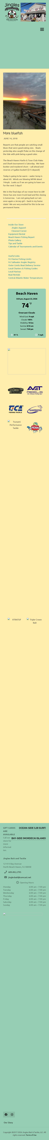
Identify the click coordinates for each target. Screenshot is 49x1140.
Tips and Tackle (15, 243)
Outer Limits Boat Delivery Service (24, 265)
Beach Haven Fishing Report (21, 237)
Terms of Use (31, 1135)
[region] (27, 361)
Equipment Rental (16, 234)
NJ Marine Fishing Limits (19, 259)
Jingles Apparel (18, 227)
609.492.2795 (14, 872)
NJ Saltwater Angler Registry (21, 262)
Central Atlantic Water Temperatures (25, 277)
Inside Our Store (16, 224)
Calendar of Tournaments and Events (25, 246)
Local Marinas (14, 271)
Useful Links (14, 255)
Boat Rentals (14, 274)
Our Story (8, 1122)
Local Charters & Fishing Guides (23, 268)
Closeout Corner (19, 230)
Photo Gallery (14, 240)
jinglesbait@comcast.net (19, 877)
